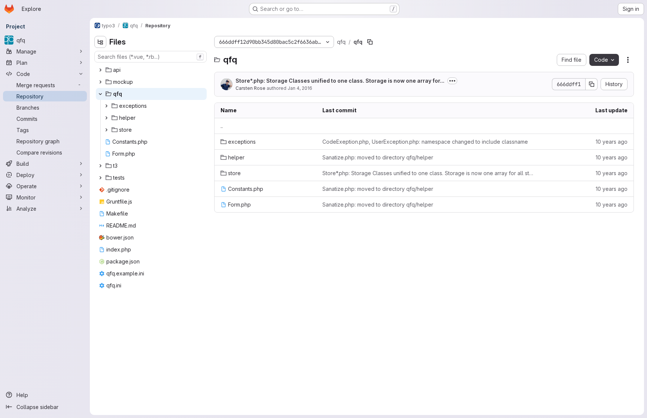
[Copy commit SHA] (592, 84)
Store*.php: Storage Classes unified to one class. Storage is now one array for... (340, 80)
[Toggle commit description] (452, 80)
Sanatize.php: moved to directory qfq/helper (377, 157)
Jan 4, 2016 (300, 88)
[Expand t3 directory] (100, 165)
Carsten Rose (250, 88)
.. (222, 126)
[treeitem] (151, 70)
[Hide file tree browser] (100, 42)
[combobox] (150, 56)
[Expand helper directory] (106, 117)
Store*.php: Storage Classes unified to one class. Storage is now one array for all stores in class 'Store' (428, 173)
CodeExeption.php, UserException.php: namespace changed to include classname (425, 141)
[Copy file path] (370, 42)
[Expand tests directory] (100, 177)
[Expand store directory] (106, 129)
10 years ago (612, 141)
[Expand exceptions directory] (106, 105)
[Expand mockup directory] (100, 81)
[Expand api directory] (100, 69)
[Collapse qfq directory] (100, 93)
